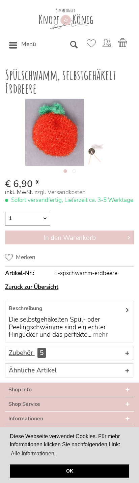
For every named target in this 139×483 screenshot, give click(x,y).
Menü (28, 44)
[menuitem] (22, 45)
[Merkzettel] (90, 45)
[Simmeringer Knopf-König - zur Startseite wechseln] (66, 18)
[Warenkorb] (123, 45)
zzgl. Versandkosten (60, 192)
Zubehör (26, 353)
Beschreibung (26, 308)
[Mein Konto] (106, 45)
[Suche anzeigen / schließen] (73, 45)
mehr (99, 334)
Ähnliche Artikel (33, 370)
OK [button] (69, 471)
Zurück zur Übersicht (31, 287)
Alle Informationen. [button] (33, 453)
